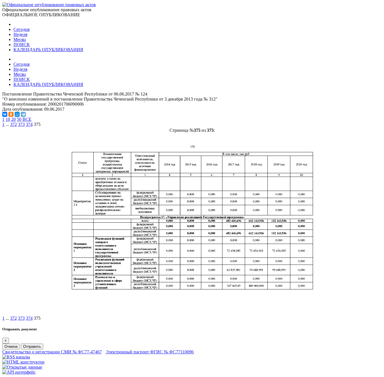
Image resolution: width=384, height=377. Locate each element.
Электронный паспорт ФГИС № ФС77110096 (150, 351)
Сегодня (21, 29)
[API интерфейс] (19, 372)
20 (13, 119)
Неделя (20, 34)
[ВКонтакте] (4, 114)
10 (8, 119)
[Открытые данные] (22, 367)
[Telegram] (23, 114)
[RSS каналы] (16, 357)
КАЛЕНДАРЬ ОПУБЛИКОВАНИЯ (48, 49)
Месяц (19, 39)
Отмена (10, 346)
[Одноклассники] (10, 114)
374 (29, 124)
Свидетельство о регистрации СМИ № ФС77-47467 (52, 351)
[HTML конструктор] (23, 362)
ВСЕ (26, 119)
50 (19, 119)
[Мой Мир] (17, 114)
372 (13, 124)
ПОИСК (21, 44)
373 (21, 124)
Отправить (32, 346)
